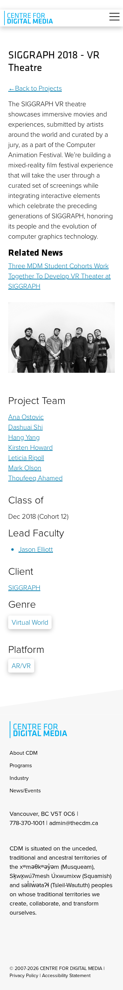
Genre (22, 604)
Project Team (37, 401)
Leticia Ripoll (26, 458)
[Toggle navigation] (114, 20)
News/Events (25, 790)
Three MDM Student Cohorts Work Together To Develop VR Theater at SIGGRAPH (59, 276)
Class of (25, 500)
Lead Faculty (36, 533)
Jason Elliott (35, 549)
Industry (19, 778)
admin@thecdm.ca (73, 823)
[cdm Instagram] (14, 931)
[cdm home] (29, 18)
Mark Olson (24, 468)
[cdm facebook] (29, 931)
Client (20, 571)
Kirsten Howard (30, 447)
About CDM (24, 753)
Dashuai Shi (25, 427)
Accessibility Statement (66, 975)
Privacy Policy (24, 975)
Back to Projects (38, 88)
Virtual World (30, 622)
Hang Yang (24, 437)
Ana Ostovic (26, 417)
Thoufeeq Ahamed (35, 478)
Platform (26, 649)
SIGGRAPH (24, 588)
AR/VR (21, 666)
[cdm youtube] (59, 931)
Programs (21, 765)
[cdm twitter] (44, 931)
